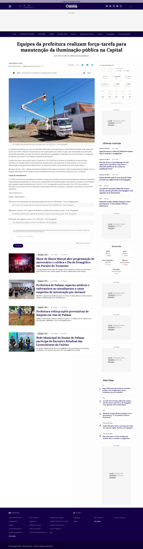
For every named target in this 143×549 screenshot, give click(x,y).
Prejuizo (73, 34)
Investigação (110, 34)
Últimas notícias (112, 143)
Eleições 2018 (62, 34)
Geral (14, 34)
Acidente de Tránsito (87, 34)
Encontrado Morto (124, 34)
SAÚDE (51, 34)
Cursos (100, 34)
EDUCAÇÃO (42, 34)
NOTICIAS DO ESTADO (27, 34)
